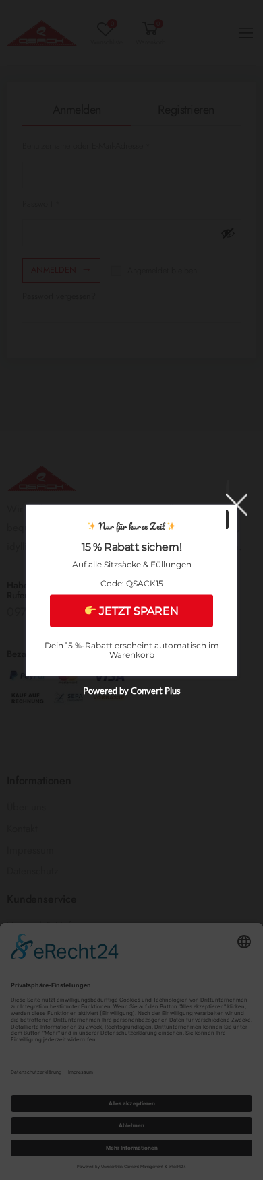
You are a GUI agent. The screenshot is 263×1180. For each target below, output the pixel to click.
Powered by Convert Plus (132, 690)
